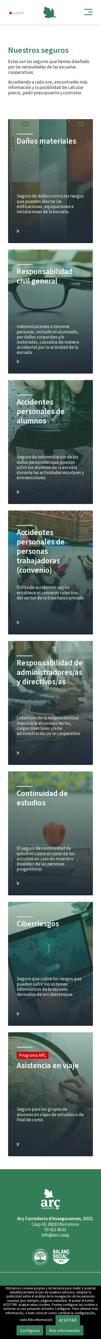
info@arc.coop (55, 1235)
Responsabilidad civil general (44, 276)
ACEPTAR (10, 1304)
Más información (64, 1330)
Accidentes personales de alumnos (41, 411)
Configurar (30, 1330)
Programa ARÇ (32, 1055)
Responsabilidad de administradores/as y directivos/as (50, 672)
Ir (18, 231)
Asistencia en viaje (48, 1065)
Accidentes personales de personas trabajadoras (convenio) (41, 551)
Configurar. (63, 1308)
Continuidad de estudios (42, 798)
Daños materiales (46, 141)
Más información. (40, 1319)
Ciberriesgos (38, 924)
